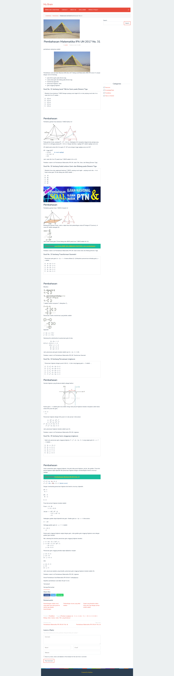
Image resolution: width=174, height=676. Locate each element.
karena (53, 618)
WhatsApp (60, 595)
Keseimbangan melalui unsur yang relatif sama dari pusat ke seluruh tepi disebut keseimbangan (52, 606)
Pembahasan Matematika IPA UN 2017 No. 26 (88, 623)
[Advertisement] (116, 54)
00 (87, 616)
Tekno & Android (109, 96)
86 (95, 616)
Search (105, 20)
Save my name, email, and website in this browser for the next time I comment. (66, 656)
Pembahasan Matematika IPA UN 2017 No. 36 (56, 623)
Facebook (47, 595)
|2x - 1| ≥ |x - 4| (75, 616)
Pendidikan (52, 616)
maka (57, 618)
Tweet (53, 595)
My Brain (48, 4)
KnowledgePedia (109, 90)
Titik (60, 618)
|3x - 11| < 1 (83, 616)
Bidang (45, 618)
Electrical (107, 87)
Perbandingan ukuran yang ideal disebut (71, 604)
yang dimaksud (66, 618)
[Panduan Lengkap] (66, 616)
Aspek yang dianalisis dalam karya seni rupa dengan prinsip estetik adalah (91, 605)
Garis (49, 618)
